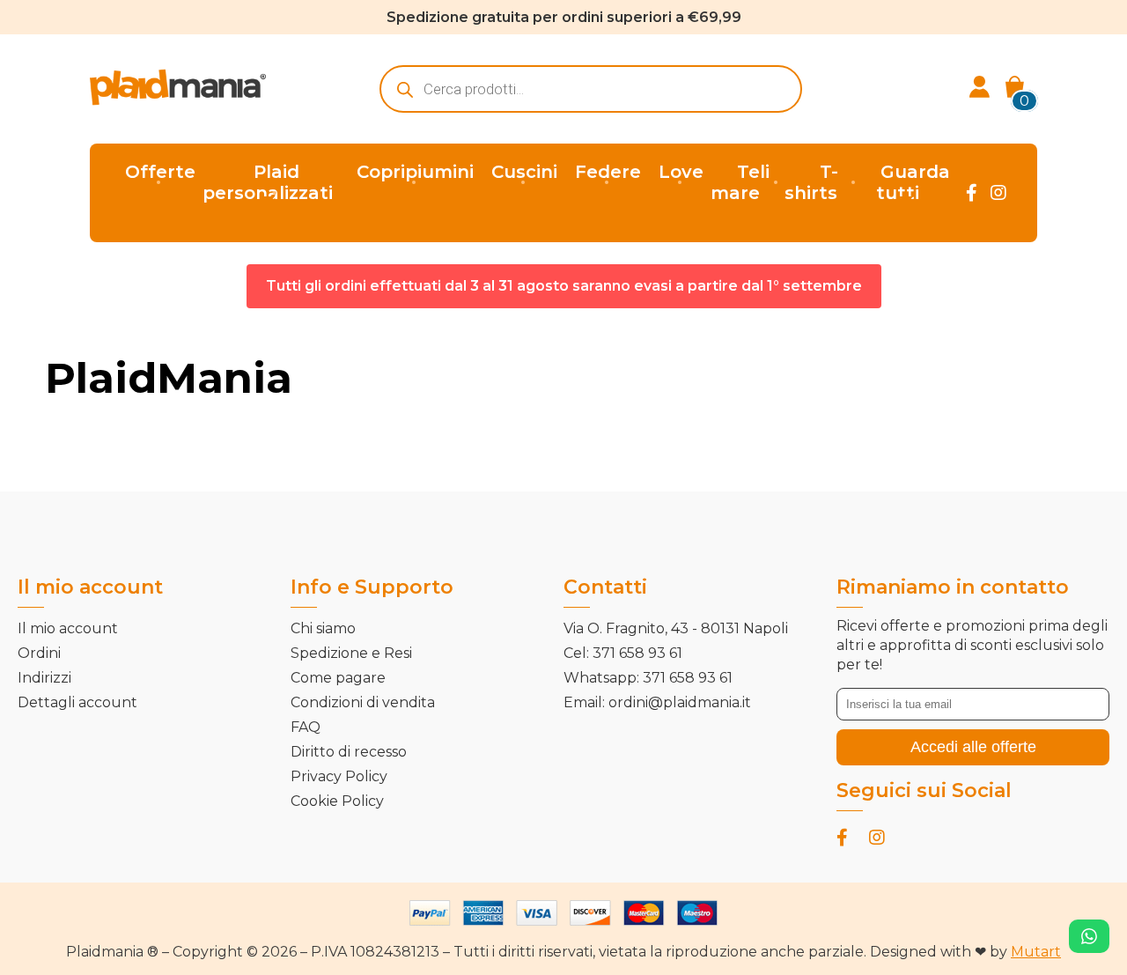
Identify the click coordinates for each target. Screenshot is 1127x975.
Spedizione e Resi (351, 653)
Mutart (1036, 951)
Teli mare (740, 182)
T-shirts (811, 182)
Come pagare (338, 677)
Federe (608, 171)
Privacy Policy (339, 776)
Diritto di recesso (349, 751)
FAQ (305, 727)
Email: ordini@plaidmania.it (657, 702)
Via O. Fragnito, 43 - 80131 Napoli (676, 628)
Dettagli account (77, 702)
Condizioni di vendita (363, 702)
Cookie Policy (337, 801)
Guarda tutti (913, 182)
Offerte (160, 171)
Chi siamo (323, 628)
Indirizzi (44, 677)
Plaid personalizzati (268, 182)
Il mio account (68, 628)
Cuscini (524, 171)
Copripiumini (415, 171)
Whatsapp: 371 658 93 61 (648, 677)
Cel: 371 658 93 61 (623, 653)
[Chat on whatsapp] (1089, 936)
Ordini (39, 653)
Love (681, 171)
